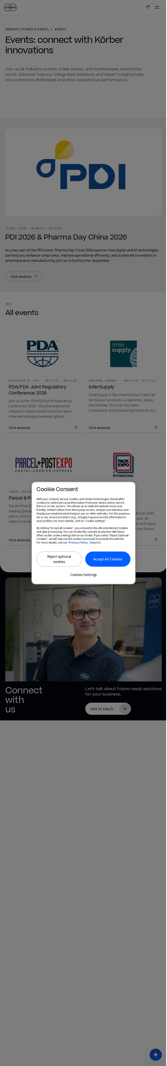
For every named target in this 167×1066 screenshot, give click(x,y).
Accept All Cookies (107, 559)
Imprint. (95, 542)
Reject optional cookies (59, 559)
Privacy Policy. (78, 542)
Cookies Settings (83, 574)
